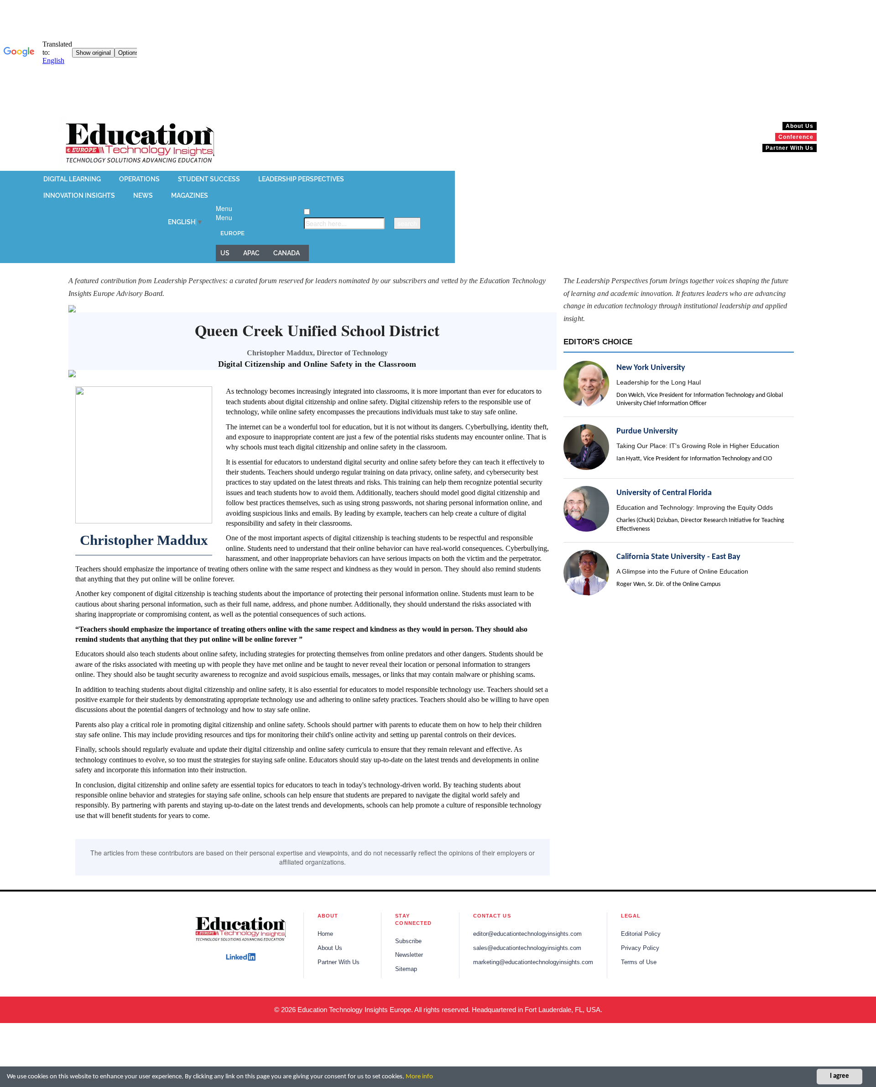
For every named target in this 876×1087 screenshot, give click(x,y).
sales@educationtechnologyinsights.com (527, 948)
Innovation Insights (79, 195)
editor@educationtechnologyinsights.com (527, 934)
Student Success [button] (209, 179)
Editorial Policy (641, 934)
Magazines (189, 195)
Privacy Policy (640, 948)
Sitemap (406, 969)
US (224, 253)
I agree (839, 1076)
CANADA (286, 253)
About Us (330, 948)
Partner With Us (339, 962)
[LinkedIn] (241, 957)
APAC (251, 253)
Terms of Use (639, 962)
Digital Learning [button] (72, 179)
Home (325, 934)
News (143, 195)
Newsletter (409, 955)
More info (419, 1076)
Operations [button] (139, 179)
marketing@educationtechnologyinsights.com (533, 962)
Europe (232, 233)
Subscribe (408, 941)
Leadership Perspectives (301, 179)
